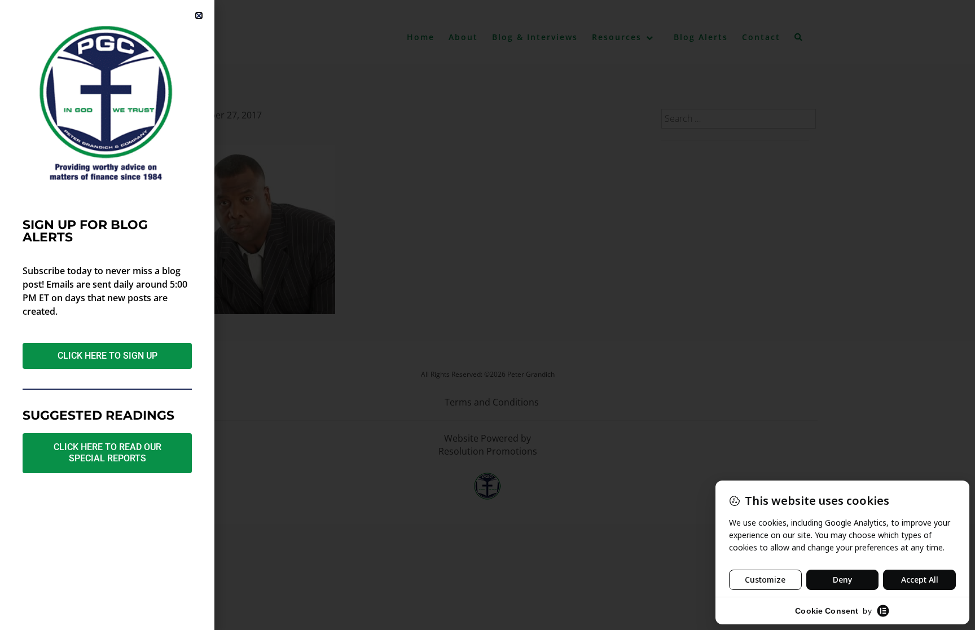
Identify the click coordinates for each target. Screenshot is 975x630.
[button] (199, 15)
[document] (487, 315)
